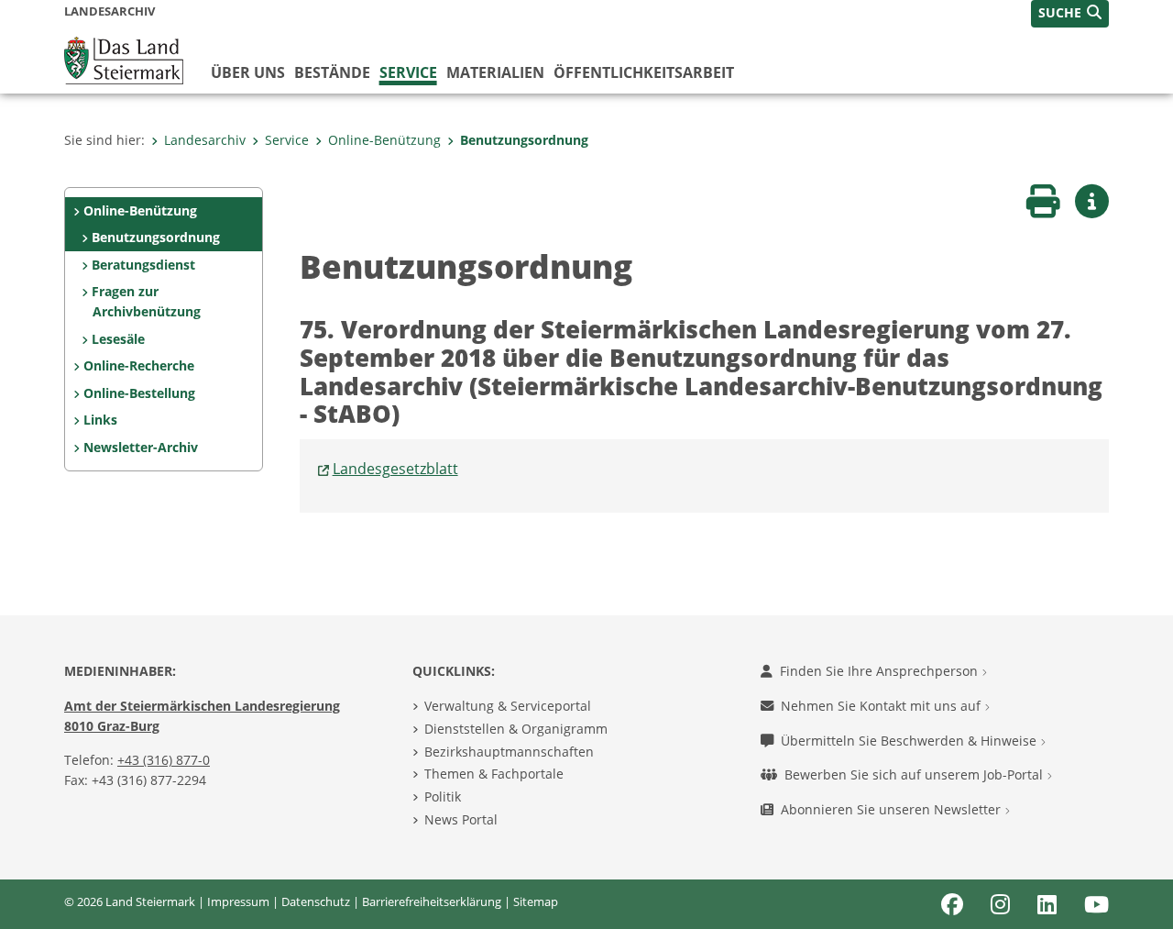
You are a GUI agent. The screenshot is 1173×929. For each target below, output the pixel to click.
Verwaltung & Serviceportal (507, 705)
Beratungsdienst (143, 264)
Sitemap (535, 901)
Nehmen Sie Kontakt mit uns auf (882, 705)
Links (100, 419)
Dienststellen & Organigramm (516, 728)
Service (408, 72)
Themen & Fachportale (494, 773)
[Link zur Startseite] (123, 59)
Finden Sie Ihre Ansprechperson (880, 671)
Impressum (238, 901)
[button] (1070, 14)
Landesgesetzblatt (395, 469)
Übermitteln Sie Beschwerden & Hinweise (910, 740)
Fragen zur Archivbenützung (146, 301)
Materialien (495, 72)
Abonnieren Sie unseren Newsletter (892, 809)
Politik (442, 796)
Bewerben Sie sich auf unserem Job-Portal (915, 774)
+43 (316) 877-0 (163, 760)
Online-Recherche (138, 365)
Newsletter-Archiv (140, 447)
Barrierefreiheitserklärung (431, 901)
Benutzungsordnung (524, 140)
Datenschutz (315, 901)
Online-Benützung (384, 140)
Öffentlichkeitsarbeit (644, 72)
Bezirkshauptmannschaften (509, 751)
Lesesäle (118, 339)
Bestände (332, 72)
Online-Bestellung (139, 393)
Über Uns (248, 72)
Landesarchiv (205, 140)
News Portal (461, 819)
